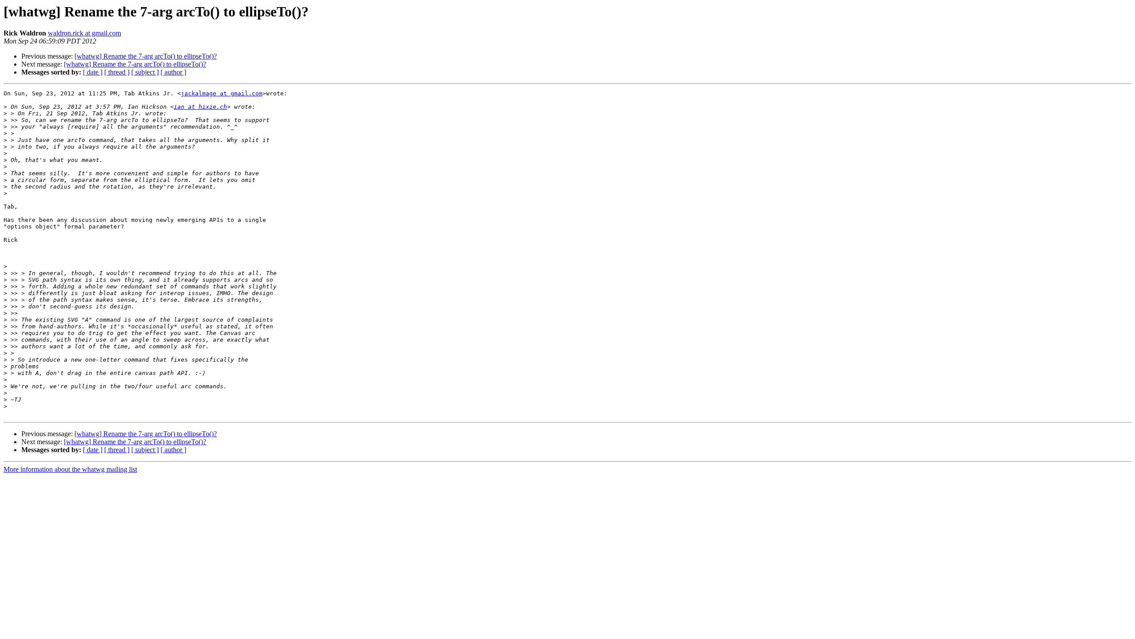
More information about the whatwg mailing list (70, 469)
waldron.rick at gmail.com (84, 33)
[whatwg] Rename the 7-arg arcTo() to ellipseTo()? (145, 56)
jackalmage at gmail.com (221, 93)
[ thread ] (116, 72)
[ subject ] (145, 72)
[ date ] (92, 72)
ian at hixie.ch (200, 106)
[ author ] (173, 72)
